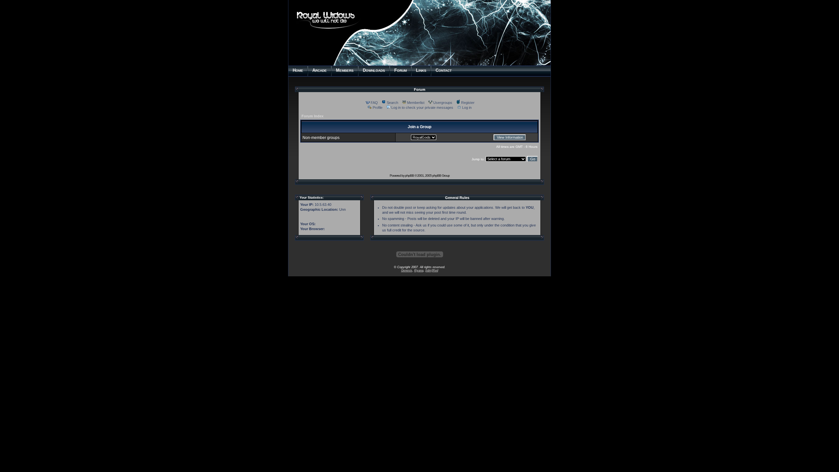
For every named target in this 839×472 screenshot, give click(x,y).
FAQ (374, 103)
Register (468, 103)
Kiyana (418, 270)
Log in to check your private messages (422, 107)
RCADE (319, 70)
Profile (377, 107)
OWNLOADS (374, 70)
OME (298, 70)
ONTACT (444, 70)
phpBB (409, 175)
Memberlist (415, 103)
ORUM (400, 70)
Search (392, 103)
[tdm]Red (431, 270)
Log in (467, 107)
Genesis (406, 270)
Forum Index (312, 116)
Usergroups (442, 103)
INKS (421, 70)
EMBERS (345, 70)
